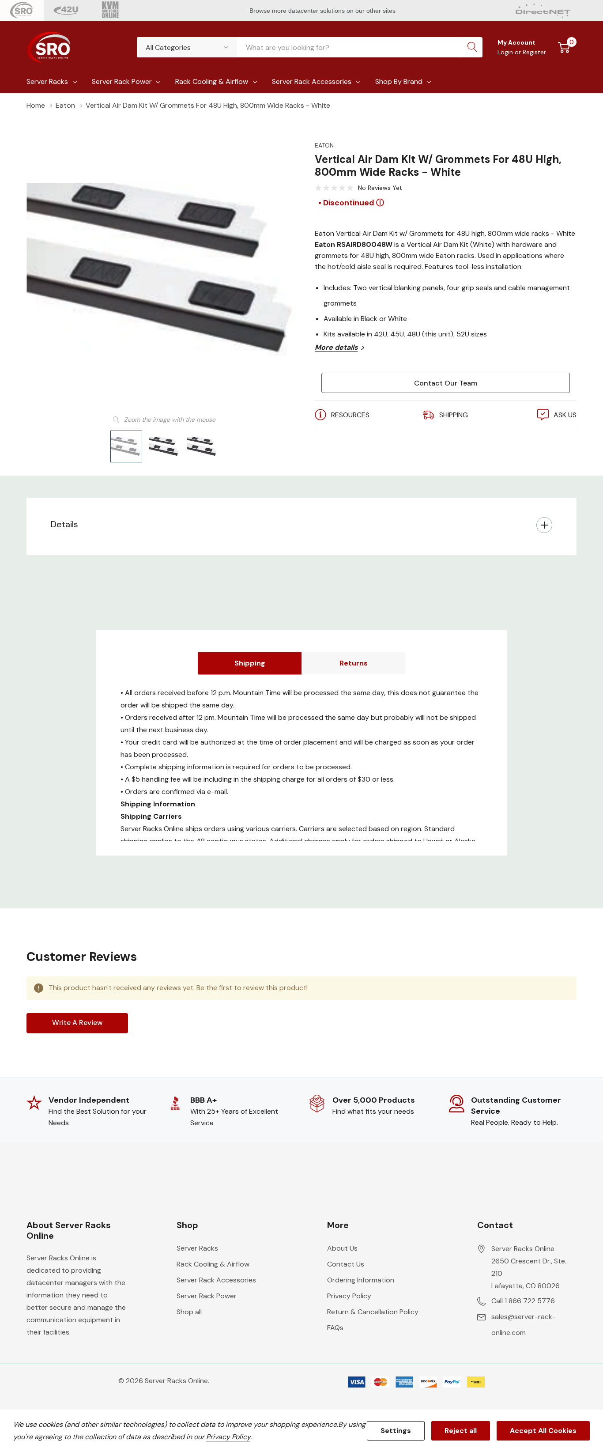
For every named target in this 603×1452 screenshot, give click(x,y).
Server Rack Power (122, 81)
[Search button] (472, 47)
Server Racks (47, 81)
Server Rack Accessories (311, 81)
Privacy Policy (349, 1296)
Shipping (249, 663)
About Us (342, 1248)
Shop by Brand (398, 81)
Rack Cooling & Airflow (211, 81)
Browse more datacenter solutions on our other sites (323, 10)
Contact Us (345, 1264)
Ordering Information (360, 1280)
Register (534, 52)
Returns (353, 663)
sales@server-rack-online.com (523, 1324)
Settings (396, 1430)
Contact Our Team (445, 383)
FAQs (335, 1327)
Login (506, 52)
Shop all (189, 1311)
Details (64, 524)
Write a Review (77, 1022)
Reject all (461, 1430)
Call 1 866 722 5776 (523, 1300)
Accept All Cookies (543, 1430)
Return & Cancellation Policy (372, 1311)
